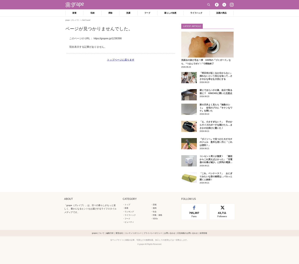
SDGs (155, 219)
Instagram (232, 5)
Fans (194, 214)
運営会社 (119, 233)
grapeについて (98, 233)
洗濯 (128, 13)
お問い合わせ (169, 233)
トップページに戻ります (120, 59)
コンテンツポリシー (133, 233)
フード (147, 13)
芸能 (155, 205)
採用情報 (203, 233)
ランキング (129, 212)
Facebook (217, 5)
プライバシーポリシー (153, 233)
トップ (127, 205)
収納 (92, 13)
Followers (222, 214)
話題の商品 (221, 13)
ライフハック (196, 13)
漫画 (155, 208)
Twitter (224, 5)
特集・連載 (157, 215)
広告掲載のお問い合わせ (187, 233)
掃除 (110, 13)
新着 (74, 13)
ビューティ (129, 222)
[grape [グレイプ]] (76, 4)
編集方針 (110, 233)
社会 (155, 212)
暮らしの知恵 (170, 13)
